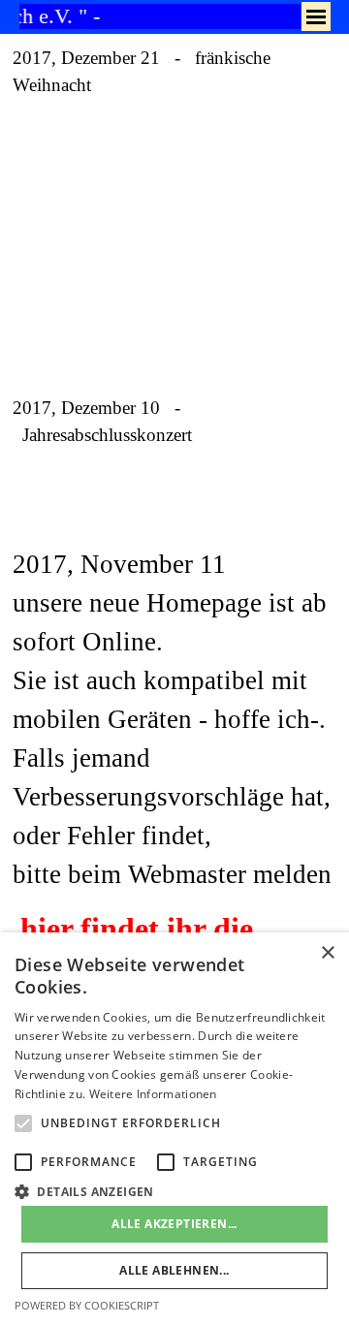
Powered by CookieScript (87, 1305)
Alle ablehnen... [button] (174, 1270)
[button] (174, 1190)
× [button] (327, 953)
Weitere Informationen (153, 1094)
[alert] (174, 1129)
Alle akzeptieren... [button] (174, 1224)
